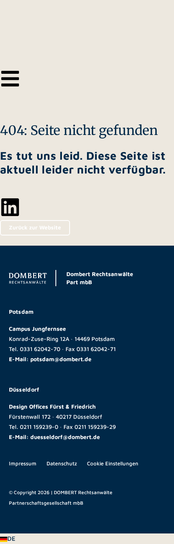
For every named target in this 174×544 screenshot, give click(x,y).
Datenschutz (62, 463)
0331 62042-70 (40, 348)
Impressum (22, 463)
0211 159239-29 (95, 426)
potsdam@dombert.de (60, 359)
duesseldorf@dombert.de (65, 436)
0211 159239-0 (39, 426)
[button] (87, 538)
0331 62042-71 (96, 348)
